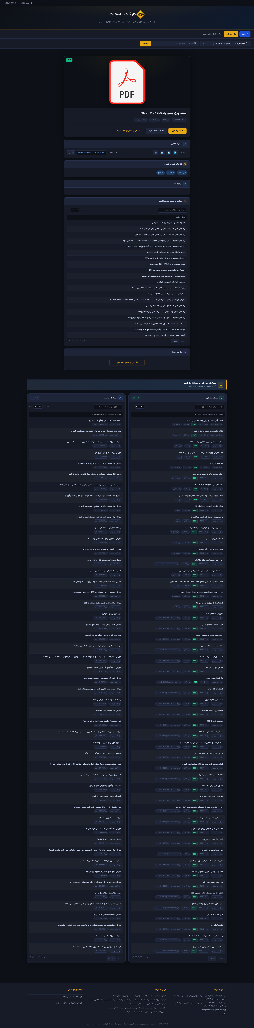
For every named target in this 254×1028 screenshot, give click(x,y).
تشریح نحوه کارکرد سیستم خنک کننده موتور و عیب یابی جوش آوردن (93, 495)
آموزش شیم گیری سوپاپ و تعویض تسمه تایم (102, 678)
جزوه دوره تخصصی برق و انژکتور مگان (207, 903)
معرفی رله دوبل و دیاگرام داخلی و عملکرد (104, 538)
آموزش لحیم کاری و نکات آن (110, 817)
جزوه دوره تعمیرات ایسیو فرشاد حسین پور (205, 817)
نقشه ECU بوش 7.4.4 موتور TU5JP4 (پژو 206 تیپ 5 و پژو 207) (160, 323)
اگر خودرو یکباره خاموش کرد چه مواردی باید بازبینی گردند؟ (97, 646)
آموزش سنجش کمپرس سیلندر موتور (106, 914)
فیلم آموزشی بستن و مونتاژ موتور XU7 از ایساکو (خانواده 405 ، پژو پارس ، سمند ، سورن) (85, 764)
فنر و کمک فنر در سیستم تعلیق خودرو (105, 570)
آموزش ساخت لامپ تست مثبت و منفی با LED (102, 603)
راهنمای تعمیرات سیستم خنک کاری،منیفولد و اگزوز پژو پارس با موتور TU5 (156, 246)
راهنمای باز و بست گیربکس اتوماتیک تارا (206, 517)
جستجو (145, 43)
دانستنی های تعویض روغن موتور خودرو (206, 828)
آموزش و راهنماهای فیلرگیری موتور (107, 452)
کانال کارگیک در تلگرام (70, 997)
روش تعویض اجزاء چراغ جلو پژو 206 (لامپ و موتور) (165, 293)
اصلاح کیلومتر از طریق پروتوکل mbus (207, 871)
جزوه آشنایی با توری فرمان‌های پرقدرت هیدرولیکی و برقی (199, 807)
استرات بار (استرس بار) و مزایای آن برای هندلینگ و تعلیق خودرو (95, 882)
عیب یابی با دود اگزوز (214, 699)
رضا (178, 499)
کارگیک (153, 119)
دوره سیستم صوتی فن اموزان (211, 549)
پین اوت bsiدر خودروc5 (213, 882)
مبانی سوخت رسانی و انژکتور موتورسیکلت (206, 442)
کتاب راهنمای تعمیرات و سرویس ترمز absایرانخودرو (201, 742)
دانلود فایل (176, 130)
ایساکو (169, 172)
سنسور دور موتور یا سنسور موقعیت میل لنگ (103, 753)
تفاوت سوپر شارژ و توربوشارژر (211, 774)
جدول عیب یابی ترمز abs (212, 785)
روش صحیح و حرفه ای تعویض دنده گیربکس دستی (100, 860)
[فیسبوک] (155, 152)
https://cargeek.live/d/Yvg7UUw (91, 152)
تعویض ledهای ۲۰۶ (214, 613)
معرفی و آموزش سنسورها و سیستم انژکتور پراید (102, 549)
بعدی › (175, 341)
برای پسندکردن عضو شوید (127, 130)
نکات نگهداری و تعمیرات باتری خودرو (207, 431)
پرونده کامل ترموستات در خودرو (108, 527)
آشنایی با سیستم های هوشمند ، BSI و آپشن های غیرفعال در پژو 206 (93, 903)
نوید (178, 456)
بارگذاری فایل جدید (210, 34)
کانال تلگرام (9, 3)
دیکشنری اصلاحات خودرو (212, 710)
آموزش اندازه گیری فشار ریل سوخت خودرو (104, 667)
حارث (176, 607)
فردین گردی (175, 467)
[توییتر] (168, 152)
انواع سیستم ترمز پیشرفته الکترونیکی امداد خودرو (202, 764)
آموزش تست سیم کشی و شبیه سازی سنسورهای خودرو (98, 689)
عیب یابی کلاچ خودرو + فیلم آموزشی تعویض (103, 635)
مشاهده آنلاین (155, 130)
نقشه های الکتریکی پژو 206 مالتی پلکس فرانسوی (166, 252)
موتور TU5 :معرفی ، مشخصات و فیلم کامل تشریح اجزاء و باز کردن (160, 329)
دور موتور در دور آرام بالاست (211, 656)
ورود (243, 34)
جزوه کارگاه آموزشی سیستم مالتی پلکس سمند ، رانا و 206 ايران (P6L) (158, 287)
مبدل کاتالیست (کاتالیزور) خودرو (108, 893)
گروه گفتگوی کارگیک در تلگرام (67, 1003)
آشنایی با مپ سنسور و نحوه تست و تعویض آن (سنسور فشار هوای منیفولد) (90, 484)
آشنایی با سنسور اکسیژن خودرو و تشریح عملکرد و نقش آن (97, 581)
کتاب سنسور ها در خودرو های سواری (207, 946)
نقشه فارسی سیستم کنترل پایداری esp (207, 893)
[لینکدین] (162, 152)
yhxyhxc (174, 532)
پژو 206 (181, 172)
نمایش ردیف (76, 210)
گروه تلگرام (25, 3)
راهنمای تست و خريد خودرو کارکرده (106, 796)
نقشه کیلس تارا (216, 925)
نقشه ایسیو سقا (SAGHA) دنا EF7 (208, 484)
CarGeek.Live (213, 1002)
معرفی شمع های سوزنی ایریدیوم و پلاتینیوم (103, 871)
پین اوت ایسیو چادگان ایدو (211, 850)
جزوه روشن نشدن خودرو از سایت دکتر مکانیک (204, 527)
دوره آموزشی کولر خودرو (111, 613)
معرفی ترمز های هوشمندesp (211, 732)
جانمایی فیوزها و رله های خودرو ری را (208, 474)
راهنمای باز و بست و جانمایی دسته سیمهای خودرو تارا (201, 495)
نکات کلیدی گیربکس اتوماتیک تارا (209, 506)
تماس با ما (222, 1013)
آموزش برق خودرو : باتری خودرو (108, 710)
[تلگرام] (175, 152)
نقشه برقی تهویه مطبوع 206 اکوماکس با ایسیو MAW (201, 452)
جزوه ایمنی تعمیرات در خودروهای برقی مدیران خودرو (201, 592)
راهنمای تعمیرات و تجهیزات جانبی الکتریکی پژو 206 (165, 258)
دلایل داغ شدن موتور (214, 678)
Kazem (175, 435)
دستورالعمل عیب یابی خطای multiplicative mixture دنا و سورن (196, 581)
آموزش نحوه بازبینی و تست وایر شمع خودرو (103, 624)
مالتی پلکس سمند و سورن (212, 646)
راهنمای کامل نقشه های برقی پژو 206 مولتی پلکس (165, 305)
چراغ (159, 172)
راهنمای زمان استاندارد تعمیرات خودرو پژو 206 (167, 270)
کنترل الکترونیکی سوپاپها (212, 839)
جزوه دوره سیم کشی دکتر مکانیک (209, 560)
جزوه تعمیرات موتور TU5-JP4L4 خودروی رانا (167, 264)
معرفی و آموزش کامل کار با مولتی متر (106, 936)
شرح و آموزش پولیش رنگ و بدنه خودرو (105, 742)
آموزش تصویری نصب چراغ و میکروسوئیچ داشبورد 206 (164, 335)
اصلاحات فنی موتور (215, 689)
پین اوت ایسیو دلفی (215, 914)
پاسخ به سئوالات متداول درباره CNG (106, 699)
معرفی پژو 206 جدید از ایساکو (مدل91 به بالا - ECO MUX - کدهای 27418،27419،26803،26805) (147, 299)
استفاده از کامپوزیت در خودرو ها (209, 603)
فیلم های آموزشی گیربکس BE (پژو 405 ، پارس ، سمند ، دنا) (97, 946)
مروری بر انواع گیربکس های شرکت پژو (170, 282)
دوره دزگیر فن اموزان (214, 538)
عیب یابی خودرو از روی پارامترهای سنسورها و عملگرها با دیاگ (96, 431)
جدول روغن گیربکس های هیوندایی (208, 753)
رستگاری (175, 424)
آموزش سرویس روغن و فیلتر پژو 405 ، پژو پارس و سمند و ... (96, 592)
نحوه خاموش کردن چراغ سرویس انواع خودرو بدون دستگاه (97, 807)
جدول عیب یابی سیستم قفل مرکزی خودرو (104, 560)
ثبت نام (230, 34)
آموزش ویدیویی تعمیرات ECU (109, 839)
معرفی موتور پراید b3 (214, 667)
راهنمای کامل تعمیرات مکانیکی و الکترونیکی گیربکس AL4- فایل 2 (159, 234)
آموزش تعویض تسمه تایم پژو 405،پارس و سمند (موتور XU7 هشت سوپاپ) (90, 732)
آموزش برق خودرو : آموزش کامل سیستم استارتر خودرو (99, 517)
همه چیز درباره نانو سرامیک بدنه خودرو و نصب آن (101, 774)
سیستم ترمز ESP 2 (215, 721)
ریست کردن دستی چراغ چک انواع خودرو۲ (206, 936)
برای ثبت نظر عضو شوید (126, 362)
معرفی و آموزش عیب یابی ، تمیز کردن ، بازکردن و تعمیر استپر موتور (94, 442)
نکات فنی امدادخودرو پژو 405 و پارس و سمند (204, 420)
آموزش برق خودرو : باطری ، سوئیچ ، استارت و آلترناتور (99, 506)
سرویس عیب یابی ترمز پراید (211, 796)
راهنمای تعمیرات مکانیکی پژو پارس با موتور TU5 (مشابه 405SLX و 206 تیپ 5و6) (153, 240)
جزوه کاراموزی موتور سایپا (212, 624)
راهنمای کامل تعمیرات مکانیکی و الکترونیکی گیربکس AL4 (162, 228)
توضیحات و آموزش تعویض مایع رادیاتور (105, 785)
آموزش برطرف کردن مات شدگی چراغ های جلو (103, 828)
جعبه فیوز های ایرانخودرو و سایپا (209, 635)
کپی (70, 152)
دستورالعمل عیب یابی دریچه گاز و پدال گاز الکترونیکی (201, 570)
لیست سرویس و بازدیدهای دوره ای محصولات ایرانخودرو (163, 276)
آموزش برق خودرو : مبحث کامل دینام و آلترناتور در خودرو (98, 463)
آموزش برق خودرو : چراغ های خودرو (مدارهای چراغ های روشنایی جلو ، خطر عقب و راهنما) (85, 850)
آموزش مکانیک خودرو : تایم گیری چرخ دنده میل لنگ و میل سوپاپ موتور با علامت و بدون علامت (82, 656)
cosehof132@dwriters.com (166, 564)
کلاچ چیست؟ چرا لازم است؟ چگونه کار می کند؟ (102, 721)
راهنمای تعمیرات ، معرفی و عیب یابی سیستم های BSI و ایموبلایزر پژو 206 (156, 317)
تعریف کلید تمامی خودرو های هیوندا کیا (206, 860)
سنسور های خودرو (215, 463)
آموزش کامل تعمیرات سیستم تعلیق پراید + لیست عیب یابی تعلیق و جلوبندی (89, 925)
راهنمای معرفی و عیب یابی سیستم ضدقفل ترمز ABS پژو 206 (161, 311)
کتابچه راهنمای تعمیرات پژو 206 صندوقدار (168, 222)
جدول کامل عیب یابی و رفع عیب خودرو (105, 420)
